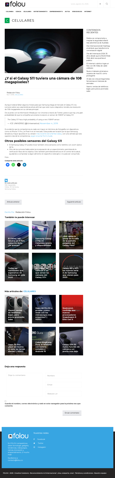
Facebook (41, 439)
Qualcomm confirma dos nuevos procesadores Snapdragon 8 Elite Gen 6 (69, 314)
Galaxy (7, 187)
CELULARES (27, 11)
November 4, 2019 (49, 123)
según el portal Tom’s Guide (41, 136)
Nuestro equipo (100, 473)
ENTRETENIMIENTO (40, 11)
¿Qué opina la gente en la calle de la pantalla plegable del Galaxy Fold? (71, 240)
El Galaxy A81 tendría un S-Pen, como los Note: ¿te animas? (16, 242)
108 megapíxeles (10, 185)
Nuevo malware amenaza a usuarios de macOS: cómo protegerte (97, 73)
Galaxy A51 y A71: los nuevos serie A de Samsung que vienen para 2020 (71, 272)
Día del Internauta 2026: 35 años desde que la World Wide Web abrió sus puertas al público (98, 57)
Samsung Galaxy (10, 189)
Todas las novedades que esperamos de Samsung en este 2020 (16, 272)
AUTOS (67, 11)
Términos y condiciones (84, 473)
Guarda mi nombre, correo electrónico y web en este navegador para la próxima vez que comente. (43, 405)
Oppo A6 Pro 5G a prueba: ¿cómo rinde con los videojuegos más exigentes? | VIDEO (43, 314)
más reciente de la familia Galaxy (49, 134)
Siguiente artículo (74, 202)
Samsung (15, 187)
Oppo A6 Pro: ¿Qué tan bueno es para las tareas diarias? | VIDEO (16, 348)
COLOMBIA (9, 11)
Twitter (40, 443)
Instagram (42, 447)
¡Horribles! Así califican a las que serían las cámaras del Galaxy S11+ (42, 272)
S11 (11, 187)
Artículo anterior (13, 202)
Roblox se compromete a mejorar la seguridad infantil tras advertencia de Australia (97, 40)
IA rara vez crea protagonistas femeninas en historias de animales (98, 81)
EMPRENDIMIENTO (56, 11)
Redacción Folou (13, 93)
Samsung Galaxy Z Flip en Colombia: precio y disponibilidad (43, 242)
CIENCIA (18, 11)
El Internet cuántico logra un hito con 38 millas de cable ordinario (97, 66)
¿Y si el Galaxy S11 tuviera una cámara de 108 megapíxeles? (43, 80)
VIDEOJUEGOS (77, 11)
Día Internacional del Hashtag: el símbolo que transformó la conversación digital (98, 48)
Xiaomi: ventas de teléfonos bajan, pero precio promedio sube (16, 315)
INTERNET (88, 11)
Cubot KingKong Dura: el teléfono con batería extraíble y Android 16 (43, 346)
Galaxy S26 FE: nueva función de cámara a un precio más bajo (71, 348)
